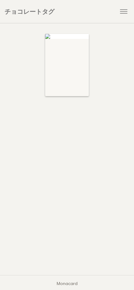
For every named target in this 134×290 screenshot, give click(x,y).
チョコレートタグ (30, 11)
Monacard (67, 283)
